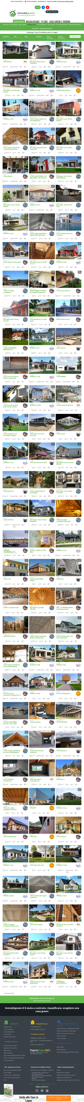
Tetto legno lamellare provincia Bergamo (11, 665)
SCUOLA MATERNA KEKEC (36, 579)
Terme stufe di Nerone (64, 404)
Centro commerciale (11, 607)
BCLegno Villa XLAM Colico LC (10, 953)
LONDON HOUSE (9, 635)
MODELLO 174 (8, 232)
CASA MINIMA (61, 376)
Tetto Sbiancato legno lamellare (38, 896)
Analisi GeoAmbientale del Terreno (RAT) (14, 1055)
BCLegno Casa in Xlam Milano (11, 205)
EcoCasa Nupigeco (63, 692)
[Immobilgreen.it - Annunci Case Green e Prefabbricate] (22, 13)
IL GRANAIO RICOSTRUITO (61, 982)
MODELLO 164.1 (35, 404)
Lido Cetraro (61, 347)
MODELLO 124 (61, 807)
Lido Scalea (60, 433)
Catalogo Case (31, 24)
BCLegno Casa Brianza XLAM (11, 90)
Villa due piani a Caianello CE (36, 779)
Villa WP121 (7, 61)
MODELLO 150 (8, 118)
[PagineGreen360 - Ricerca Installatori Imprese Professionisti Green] (40, 1050)
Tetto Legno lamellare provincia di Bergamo (11, 751)
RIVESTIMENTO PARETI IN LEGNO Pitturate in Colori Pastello (38, 292)
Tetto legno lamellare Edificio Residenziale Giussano (38, 234)
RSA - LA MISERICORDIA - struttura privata (65, 608)
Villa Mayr (33, 836)
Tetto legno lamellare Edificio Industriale (38, 636)
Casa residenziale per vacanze (64, 233)
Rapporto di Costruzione (10, 1048)
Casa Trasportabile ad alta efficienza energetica (38, 120)
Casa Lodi (7, 578)
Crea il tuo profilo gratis (65, 1)
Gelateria (59, 578)
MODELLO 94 (61, 664)
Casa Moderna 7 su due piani (38, 319)
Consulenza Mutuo (9, 1060)
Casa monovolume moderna (37, 751)
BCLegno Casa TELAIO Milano (64, 953)
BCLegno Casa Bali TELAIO (37, 608)
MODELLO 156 (8, 895)
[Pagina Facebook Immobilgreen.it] (43, 7)
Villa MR (33, 807)
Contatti (38, 1084)
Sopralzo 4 (60, 778)
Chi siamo (31, 1084)
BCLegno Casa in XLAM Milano (64, 462)
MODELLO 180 (61, 261)
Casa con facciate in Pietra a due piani (10, 377)
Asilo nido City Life (37, 864)
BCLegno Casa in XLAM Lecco (38, 262)
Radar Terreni (7, 1050)
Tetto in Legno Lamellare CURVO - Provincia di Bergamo (11, 809)
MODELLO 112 (35, 204)
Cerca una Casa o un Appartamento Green (68, 1028)
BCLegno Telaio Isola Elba (64, 205)
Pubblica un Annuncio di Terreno (65, 1033)
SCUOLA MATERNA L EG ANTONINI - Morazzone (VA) (38, 177)
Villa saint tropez (36, 923)
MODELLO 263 (35, 692)
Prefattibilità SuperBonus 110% (38, 1038)
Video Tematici (8, 1072)
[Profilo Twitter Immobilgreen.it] (42, 1090)
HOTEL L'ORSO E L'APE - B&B (38, 550)
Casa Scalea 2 (8, 519)
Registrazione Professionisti (64, 1077)
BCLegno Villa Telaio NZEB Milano (64, 176)
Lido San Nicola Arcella (38, 461)
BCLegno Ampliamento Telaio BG (38, 148)
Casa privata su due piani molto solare (10, 405)
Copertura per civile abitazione (37, 982)
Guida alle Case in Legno (10, 1045)
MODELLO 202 (61, 895)
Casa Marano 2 (8, 490)
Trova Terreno (51, 24)
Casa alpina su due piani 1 (12, 262)
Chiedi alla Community (45, 28)
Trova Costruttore (42, 24)
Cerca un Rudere (61, 1038)
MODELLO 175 (8, 461)
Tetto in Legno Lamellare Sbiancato (11, 924)
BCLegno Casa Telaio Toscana (64, 491)
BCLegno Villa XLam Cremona (37, 62)
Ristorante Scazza (63, 318)
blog (38, 7)
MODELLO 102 (35, 89)
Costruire (7, 24)
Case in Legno (22, 24)
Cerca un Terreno (61, 1036)
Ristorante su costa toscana (37, 434)
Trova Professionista (62, 24)
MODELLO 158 (35, 664)
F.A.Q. (5, 1080)
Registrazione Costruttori (63, 1072)
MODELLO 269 (61, 864)
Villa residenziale (9, 836)
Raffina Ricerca (75, 36)
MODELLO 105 (61, 61)
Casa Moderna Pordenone (8, 779)
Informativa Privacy (46, 1084)
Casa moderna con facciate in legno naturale (10, 435)
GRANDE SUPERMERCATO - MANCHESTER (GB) (10, 551)
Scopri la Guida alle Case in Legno (58, 1098)
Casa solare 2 (61, 836)
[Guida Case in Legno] (8, 1090)
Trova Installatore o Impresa (37, 1029)
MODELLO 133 (35, 376)
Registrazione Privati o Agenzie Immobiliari (68, 1080)
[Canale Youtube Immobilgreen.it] (47, 7)
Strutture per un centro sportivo (65, 924)
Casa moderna (35, 721)
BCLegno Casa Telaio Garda (38, 953)
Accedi (58, 1070)
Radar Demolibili (8, 1053)
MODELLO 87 (34, 347)
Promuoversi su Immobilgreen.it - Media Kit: (41, 1070)
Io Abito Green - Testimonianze (12, 1075)
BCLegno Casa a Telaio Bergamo (38, 520)
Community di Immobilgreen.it (12, 1077)
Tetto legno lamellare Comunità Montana (11, 148)
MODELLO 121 (8, 864)
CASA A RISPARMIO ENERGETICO (9, 348)
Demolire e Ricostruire (75, 24)
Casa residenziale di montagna (37, 491)
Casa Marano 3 (61, 750)
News (53, 1084)
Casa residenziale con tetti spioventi (64, 636)
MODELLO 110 (61, 549)
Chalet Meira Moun (63, 89)
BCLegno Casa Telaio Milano (64, 119)
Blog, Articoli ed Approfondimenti (13, 1070)
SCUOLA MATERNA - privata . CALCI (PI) (10, 722)
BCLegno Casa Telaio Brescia (64, 148)
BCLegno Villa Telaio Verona (11, 319)
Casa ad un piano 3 (63, 290)
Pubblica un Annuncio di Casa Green (66, 1031)
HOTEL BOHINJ (61, 721)
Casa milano (7, 175)
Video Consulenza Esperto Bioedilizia (14, 1058)
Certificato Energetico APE (37, 1044)
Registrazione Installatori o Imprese (66, 1075)
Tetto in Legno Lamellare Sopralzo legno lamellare (63, 521)
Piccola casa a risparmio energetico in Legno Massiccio (12, 694)
